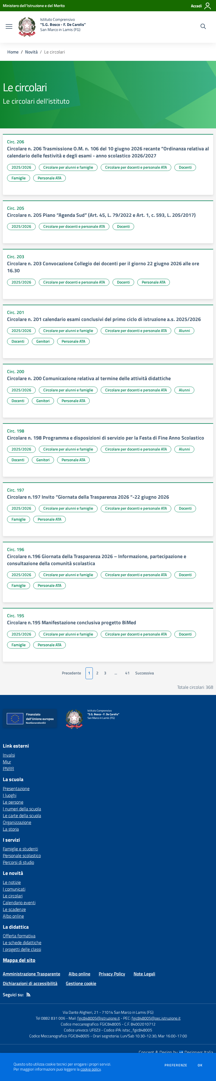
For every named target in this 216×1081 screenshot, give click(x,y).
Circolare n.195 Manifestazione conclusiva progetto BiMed (71, 622)
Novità (31, 51)
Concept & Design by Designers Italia (176, 1052)
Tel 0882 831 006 (50, 1018)
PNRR (8, 768)
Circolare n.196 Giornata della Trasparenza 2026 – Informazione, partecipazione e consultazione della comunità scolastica (96, 559)
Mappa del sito (19, 960)
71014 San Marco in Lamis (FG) (128, 1012)
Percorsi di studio (18, 862)
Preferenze (176, 1065)
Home (13, 51)
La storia (11, 829)
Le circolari (12, 895)
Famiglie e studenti (20, 848)
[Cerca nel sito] (203, 27)
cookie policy (90, 1069)
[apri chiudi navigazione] (9, 27)
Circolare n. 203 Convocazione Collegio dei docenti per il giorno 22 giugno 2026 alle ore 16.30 (103, 267)
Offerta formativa (19, 935)
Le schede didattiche (22, 942)
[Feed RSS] (28, 994)
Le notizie (12, 882)
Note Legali (144, 973)
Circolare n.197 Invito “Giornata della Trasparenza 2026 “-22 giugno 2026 (88, 497)
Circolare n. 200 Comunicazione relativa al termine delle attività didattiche (89, 378)
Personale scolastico (22, 855)
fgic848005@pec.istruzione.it (156, 1018)
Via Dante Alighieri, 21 (80, 1012)
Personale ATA (49, 178)
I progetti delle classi (22, 949)
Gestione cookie (81, 983)
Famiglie (19, 178)
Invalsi (9, 755)
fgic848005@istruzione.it (98, 1018)
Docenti (185, 167)
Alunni (184, 330)
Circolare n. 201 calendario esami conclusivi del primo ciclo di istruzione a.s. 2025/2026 (104, 319)
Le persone (13, 802)
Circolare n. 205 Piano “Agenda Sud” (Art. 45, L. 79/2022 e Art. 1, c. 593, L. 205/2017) (101, 215)
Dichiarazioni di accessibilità (30, 983)
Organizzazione (17, 822)
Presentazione (16, 788)
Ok (200, 1065)
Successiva (144, 673)
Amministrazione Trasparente (31, 973)
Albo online (13, 916)
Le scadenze (14, 909)
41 (127, 673)
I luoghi (9, 795)
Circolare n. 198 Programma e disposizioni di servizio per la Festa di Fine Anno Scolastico (105, 438)
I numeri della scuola (22, 808)
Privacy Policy (112, 973)
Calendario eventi (19, 902)
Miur (7, 761)
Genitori (43, 341)
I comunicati (14, 889)
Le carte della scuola (22, 815)
